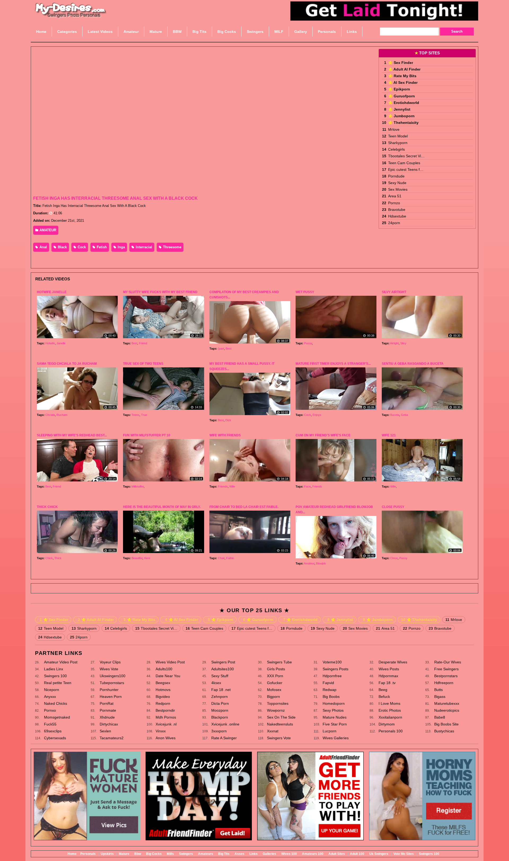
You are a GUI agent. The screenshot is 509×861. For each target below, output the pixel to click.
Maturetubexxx (446, 703)
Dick (228, 420)
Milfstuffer (137, 486)
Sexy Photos (333, 710)
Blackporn (219, 717)
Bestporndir (165, 710)
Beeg (383, 690)
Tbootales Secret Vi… (406, 156)
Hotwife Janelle (52, 292)
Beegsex (163, 683)
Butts (438, 690)
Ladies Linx (53, 669)
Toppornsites (277, 703)
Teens (135, 414)
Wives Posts (389, 669)
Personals (88, 854)
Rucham (61, 414)
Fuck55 (50, 724)
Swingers (186, 854)
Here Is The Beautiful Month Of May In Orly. (162, 507)
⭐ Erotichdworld (403, 103)
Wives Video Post (170, 662)
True (144, 414)
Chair (221, 558)
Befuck (384, 696)
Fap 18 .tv (387, 683)
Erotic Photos (390, 710)
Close (394, 558)
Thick (58, 558)
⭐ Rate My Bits (402, 76)
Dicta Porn (220, 703)
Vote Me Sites (403, 854)
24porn (394, 223)
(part (221, 348)
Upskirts (107, 854)
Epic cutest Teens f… (405, 169)
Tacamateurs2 (112, 738)
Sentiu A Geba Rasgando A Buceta (413, 364)
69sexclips (53, 731)
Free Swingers (446, 669)
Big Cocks (154, 854)
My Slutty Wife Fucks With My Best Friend (160, 292)
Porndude (396, 176)
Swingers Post (223, 662)
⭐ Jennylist (399, 109)
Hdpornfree (332, 676)
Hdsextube (397, 216)
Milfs (170, 854)
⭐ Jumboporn (401, 116)
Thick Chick (47, 507)
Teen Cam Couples (404, 163)
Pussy (308, 343)
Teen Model (398, 136)
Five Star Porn (335, 724)
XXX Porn (275, 676)
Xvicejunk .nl (166, 724)
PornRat (106, 703)
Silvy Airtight (394, 292)
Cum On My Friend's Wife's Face (323, 435)
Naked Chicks (55, 703)
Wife (232, 486)
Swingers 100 (55, 676)
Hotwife (50, 343)
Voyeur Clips (110, 662)
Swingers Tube (279, 662)
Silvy (403, 343)
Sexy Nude (397, 183)
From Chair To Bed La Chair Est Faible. (243, 507)
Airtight (394, 343)
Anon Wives (165, 738)
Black (62, 247)
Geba (404, 414)
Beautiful (136, 558)
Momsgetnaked (57, 717)
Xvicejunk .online (225, 724)
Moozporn (219, 710)
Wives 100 (289, 854)
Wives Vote (109, 669)
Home (72, 854)
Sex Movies (397, 189)
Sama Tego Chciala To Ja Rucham (67, 364)
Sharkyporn (397, 143)
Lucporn (329, 731)
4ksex (216, 683)
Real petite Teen (57, 683)
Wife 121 (389, 435)
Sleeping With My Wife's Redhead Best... (72, 435)
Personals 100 (391, 731)
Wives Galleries (336, 738)
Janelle (60, 343)
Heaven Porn (111, 696)
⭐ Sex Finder (400, 62)
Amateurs (205, 854)
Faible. (230, 558)
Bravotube (396, 209)
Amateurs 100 (312, 854)
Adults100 (164, 669)
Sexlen (105, 731)
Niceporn (51, 690)
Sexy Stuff (219, 676)
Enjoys (317, 414)
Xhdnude (107, 717)
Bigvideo (163, 696)
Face (307, 486)
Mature (124, 854)
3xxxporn (219, 731)
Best (134, 343)
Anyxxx (50, 696)
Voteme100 (332, 662)
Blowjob (321, 563)
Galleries (269, 854)
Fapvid (328, 683)
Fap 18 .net (221, 690)
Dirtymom (387, 724)
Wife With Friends (225, 435)
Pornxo (50, 710)
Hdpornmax (388, 676)
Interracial (143, 247)
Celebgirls (396, 149)
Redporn (163, 703)
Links (253, 854)
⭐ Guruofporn (401, 96)
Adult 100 (357, 854)
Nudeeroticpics (446, 710)
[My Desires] (71, 15)
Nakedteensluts (280, 724)
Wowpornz (276, 710)
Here (147, 558)
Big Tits (224, 854)
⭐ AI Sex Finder (403, 82)
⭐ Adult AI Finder (404, 69)
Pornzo (394, 203)
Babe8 (439, 717)
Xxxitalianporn (390, 717)
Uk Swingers (378, 854)
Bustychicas (444, 731)
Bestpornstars (446, 676)
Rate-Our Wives (447, 662)
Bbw (137, 854)
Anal (42, 247)
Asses (239, 854)
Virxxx (161, 731)
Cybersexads (55, 738)
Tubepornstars (112, 683)
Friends (223, 486)
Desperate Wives (393, 662)
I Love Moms (389, 703)
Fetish (101, 247)
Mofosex (274, 690)
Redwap (329, 690)
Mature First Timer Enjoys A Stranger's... (333, 364)
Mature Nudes (334, 717)
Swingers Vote (279, 738)
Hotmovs (163, 690)
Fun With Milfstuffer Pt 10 (146, 435)
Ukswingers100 (112, 676)
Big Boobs (331, 696)
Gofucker (274, 683)
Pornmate (108, 710)
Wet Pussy (305, 292)
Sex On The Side (281, 717)
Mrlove (394, 129)
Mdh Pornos (166, 717)
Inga (121, 247)
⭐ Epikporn (399, 89)
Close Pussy (393, 507)
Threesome (171, 247)
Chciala (50, 414)
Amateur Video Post (60, 662)
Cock (81, 247)
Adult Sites (336, 854)
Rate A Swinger (224, 738)
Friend (143, 343)
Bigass (439, 696)
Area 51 (394, 196)
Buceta (394, 414)
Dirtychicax (109, 724)
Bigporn (273, 696)
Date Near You (168, 676)
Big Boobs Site (446, 724)
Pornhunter (109, 690)
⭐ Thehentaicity (403, 122)
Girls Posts (276, 669)
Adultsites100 (222, 669)
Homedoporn (334, 703)
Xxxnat (272, 731)
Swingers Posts (335, 669)
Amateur (309, 563)
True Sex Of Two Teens (143, 364)
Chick (49, 558)
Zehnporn (219, 696)
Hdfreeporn (443, 683)
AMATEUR (47, 230)
